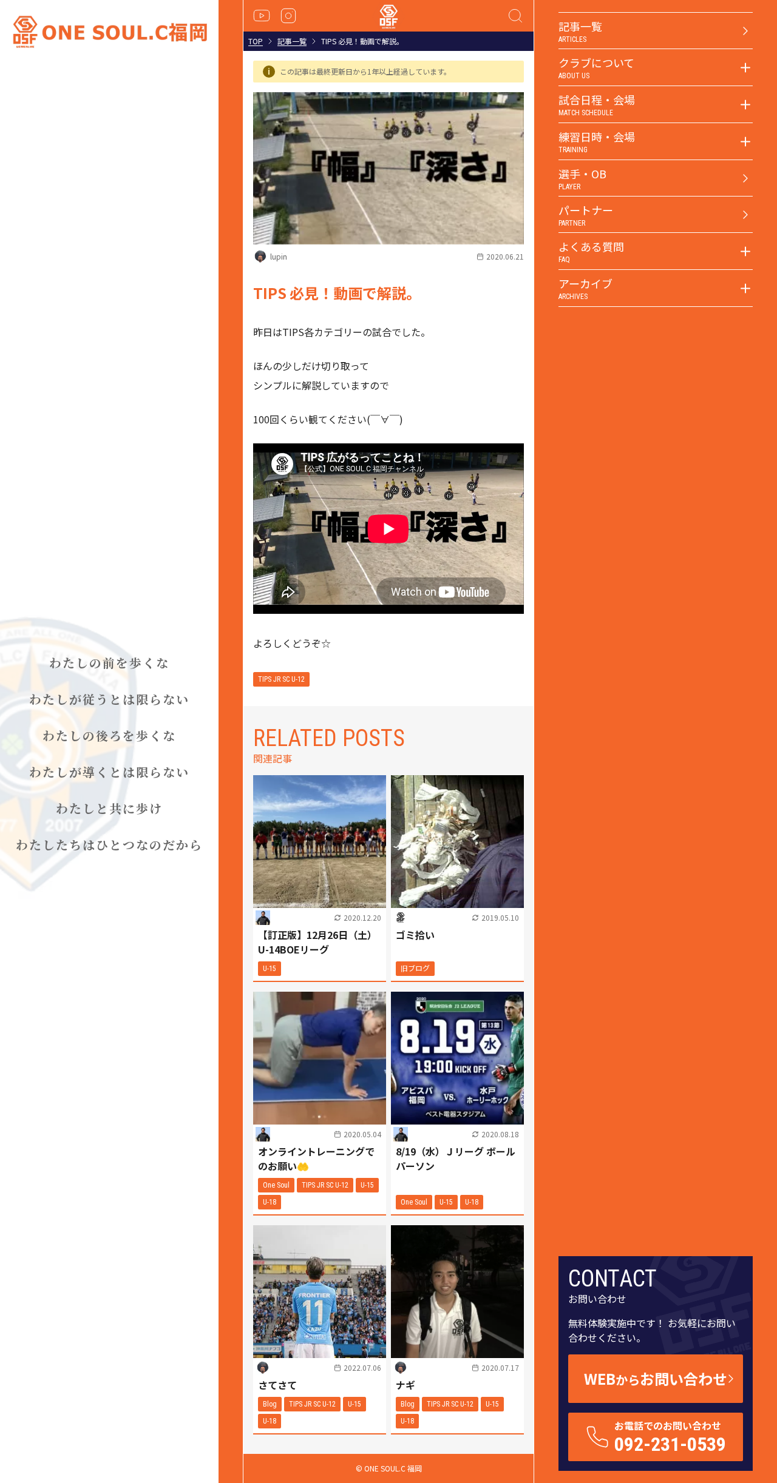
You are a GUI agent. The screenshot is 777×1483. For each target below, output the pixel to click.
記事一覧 (292, 41)
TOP (255, 41)
